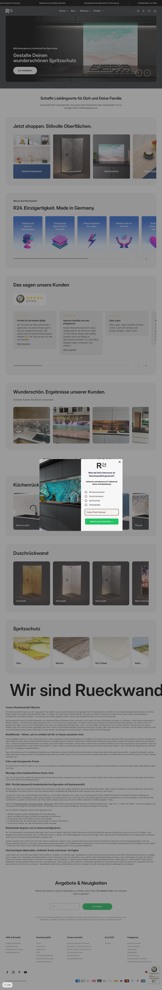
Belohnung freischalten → (101, 521)
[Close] (120, 462)
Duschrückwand (96, 496)
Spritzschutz (94, 500)
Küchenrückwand (96, 492)
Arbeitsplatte (94, 505)
